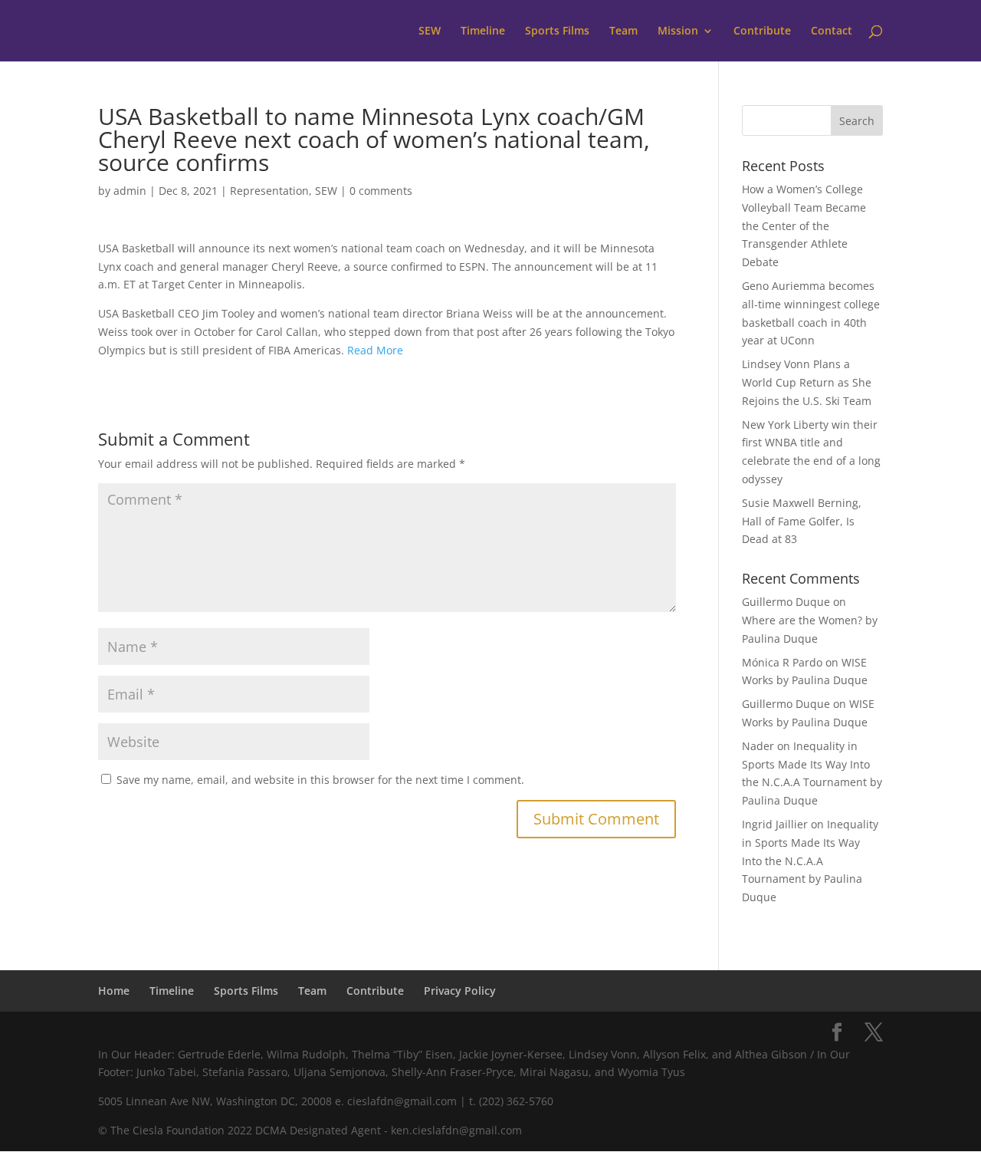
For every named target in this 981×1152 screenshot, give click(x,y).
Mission (678, 31)
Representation (269, 190)
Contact (831, 31)
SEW (429, 31)
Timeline (483, 31)
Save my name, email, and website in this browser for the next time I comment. (320, 779)
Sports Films (557, 31)
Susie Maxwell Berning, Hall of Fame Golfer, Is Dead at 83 (801, 521)
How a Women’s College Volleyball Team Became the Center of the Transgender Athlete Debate (804, 225)
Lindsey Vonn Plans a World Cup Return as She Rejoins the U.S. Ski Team (806, 382)
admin (129, 190)
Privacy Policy (460, 990)
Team (623, 31)
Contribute (762, 31)
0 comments (380, 190)
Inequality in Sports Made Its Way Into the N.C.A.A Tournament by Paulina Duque (810, 860)
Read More (375, 350)
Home (114, 990)
